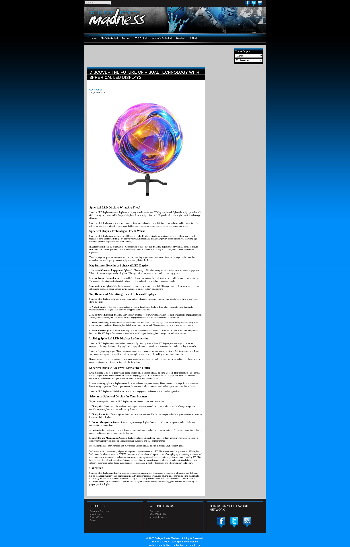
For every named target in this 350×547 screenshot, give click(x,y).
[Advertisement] (236, 92)
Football (126, 38)
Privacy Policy (96, 517)
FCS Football (141, 38)
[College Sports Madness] (117, 28)
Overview (154, 511)
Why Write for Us (158, 514)
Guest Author (95, 89)
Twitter (253, 3)
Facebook (247, 3)
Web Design (155, 545)
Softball (193, 38)
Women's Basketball (162, 38)
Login (198, 545)
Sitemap (189, 545)
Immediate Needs (158, 517)
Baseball (180, 38)
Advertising (95, 514)
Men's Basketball (109, 38)
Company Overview (99, 511)
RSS (260, 3)
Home (94, 38)
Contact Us (95, 520)
